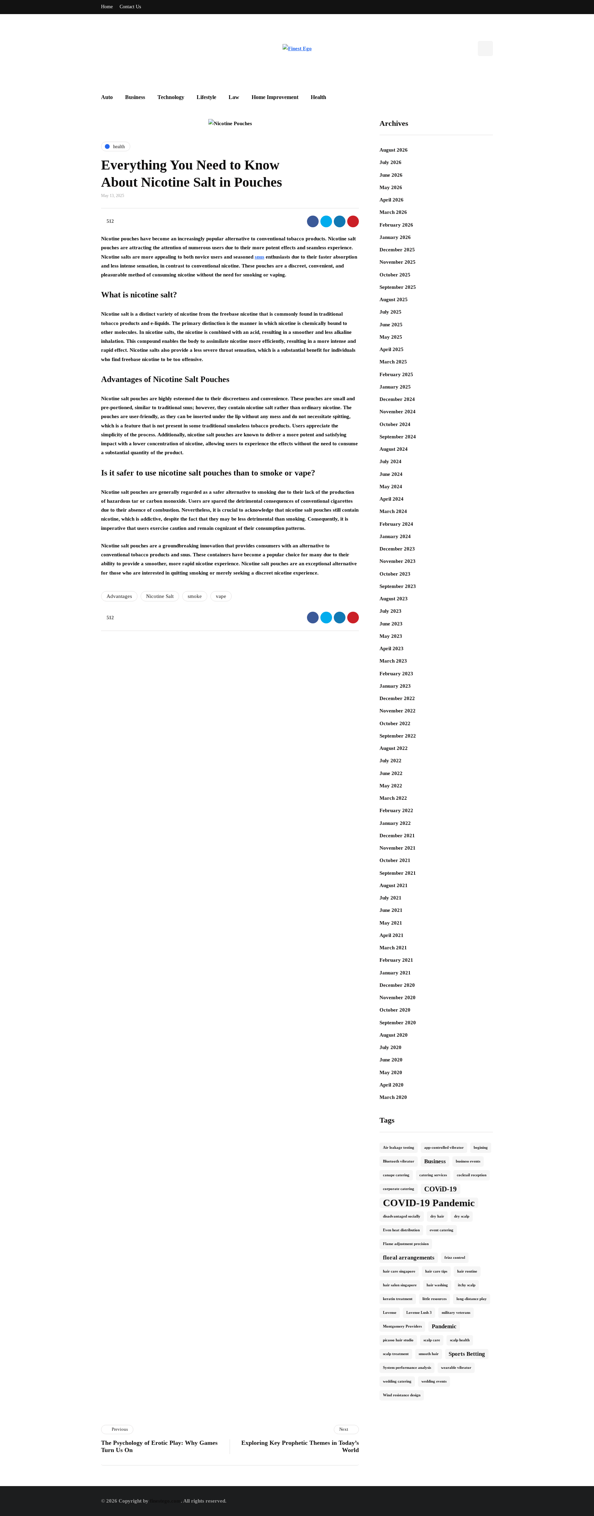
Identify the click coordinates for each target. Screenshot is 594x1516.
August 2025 (394, 299)
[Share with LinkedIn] (339, 221)
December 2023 (397, 549)
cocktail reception (471, 1175)
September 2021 (398, 873)
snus (259, 257)
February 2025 (396, 374)
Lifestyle (206, 97)
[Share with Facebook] (313, 221)
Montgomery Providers (402, 1326)
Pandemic (444, 1326)
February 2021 (396, 960)
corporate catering (398, 1189)
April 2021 (392, 935)
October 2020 (395, 1010)
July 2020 (391, 1047)
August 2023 (394, 598)
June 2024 (391, 474)
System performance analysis (407, 1368)
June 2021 (391, 910)
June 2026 (391, 175)
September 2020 (398, 1022)
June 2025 (391, 324)
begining (481, 1147)
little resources (434, 1299)
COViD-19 (440, 1189)
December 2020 (397, 985)
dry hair (437, 1216)
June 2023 (391, 623)
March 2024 (393, 511)
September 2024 (398, 436)
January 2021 (395, 972)
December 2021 (397, 835)
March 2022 (393, 798)
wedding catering (397, 1381)
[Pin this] (353, 221)
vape (221, 596)
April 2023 (392, 648)
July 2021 (391, 898)
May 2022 (391, 785)
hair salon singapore (400, 1285)
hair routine (467, 1271)
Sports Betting (467, 1354)
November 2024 (398, 411)
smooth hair (429, 1354)
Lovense (389, 1313)
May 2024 (391, 486)
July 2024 (391, 461)
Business (135, 97)
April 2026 (392, 200)
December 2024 (397, 399)
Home (107, 6)
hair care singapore (399, 1271)
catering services (433, 1175)
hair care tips (436, 1271)
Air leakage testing (398, 1147)
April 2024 (392, 499)
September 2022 (398, 736)
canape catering (396, 1175)
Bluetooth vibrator (398, 1161)
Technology (170, 97)
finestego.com (165, 1501)
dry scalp (461, 1216)
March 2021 (393, 947)
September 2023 (398, 586)
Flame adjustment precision (406, 1244)
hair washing (437, 1285)
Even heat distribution (401, 1230)
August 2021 (394, 885)
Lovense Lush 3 (419, 1313)
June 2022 (391, 773)
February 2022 (396, 810)
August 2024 (394, 449)
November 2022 (398, 710)
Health (318, 97)
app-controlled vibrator (444, 1147)
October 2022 (395, 723)
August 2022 (394, 748)
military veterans (456, 1313)
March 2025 (393, 361)
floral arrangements (408, 1257)
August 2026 (394, 150)
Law (234, 97)
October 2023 (395, 574)
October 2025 (395, 274)
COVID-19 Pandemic (429, 1203)
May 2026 (391, 187)
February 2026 (396, 225)
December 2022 (397, 698)
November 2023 (398, 561)
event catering (441, 1230)
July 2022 (391, 760)
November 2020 (398, 997)
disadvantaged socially (401, 1216)
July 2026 (391, 162)
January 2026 (395, 237)
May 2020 (391, 1072)
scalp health (460, 1340)
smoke (195, 596)
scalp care (432, 1340)
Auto (107, 97)
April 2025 (392, 349)
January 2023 (395, 686)
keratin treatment (397, 1299)
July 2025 (391, 312)
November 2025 (398, 262)
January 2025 (395, 387)
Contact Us (130, 6)
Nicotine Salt (160, 596)
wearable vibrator (456, 1368)
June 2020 (391, 1059)
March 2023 (393, 661)
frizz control (454, 1257)
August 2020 (394, 1035)
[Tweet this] (326, 221)
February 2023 (396, 673)
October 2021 (395, 860)
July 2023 (391, 611)
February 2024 (396, 524)
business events (468, 1161)
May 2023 (391, 636)
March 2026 (393, 212)
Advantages (119, 596)
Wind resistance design (401, 1395)
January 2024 (395, 536)
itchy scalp (466, 1285)
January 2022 (395, 823)
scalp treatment (396, 1354)
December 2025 (397, 249)
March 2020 (393, 1097)
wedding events (434, 1381)
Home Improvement (275, 97)
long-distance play (471, 1299)
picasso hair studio (398, 1340)
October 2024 (395, 424)
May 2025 (391, 337)
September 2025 (398, 287)
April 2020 (392, 1085)
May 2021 (391, 923)
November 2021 (398, 848)
